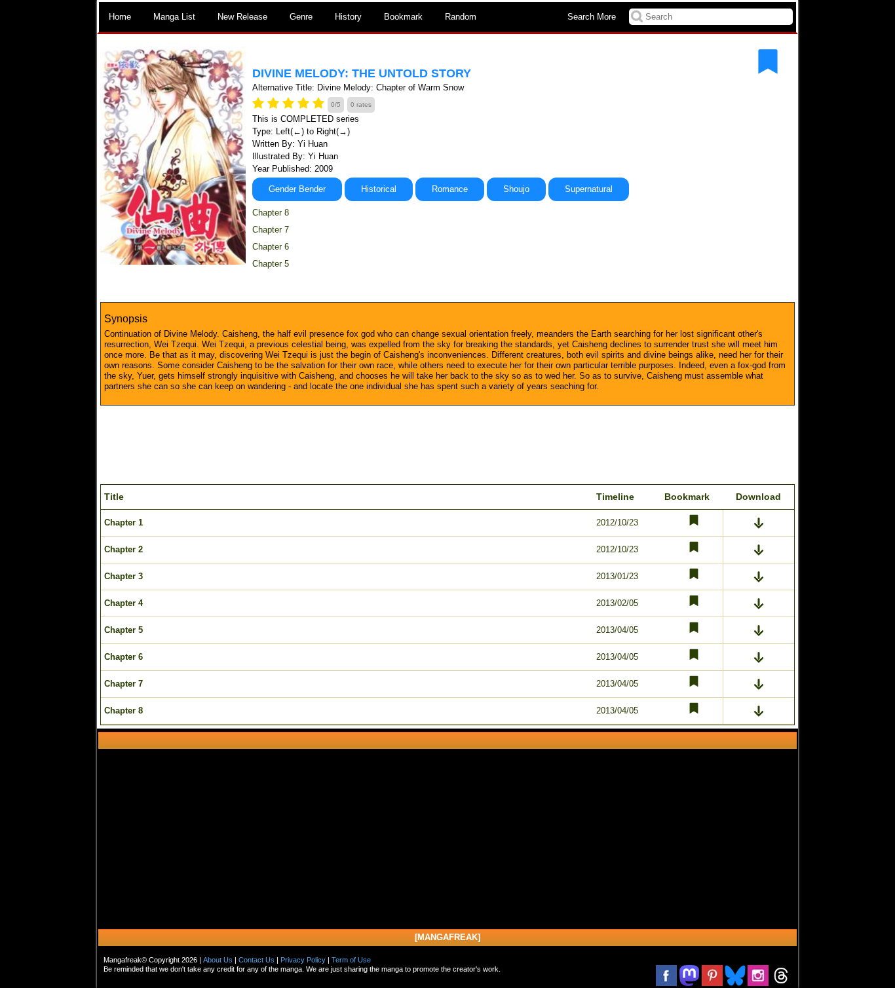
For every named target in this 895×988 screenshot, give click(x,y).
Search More (591, 17)
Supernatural (589, 189)
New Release (242, 17)
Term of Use (351, 960)
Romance (450, 189)
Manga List (174, 17)
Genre (301, 17)
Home (120, 17)
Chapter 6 (270, 247)
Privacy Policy (303, 960)
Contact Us (256, 960)
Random (460, 17)
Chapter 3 (123, 576)
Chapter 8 (270, 213)
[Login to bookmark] (767, 61)
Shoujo (516, 189)
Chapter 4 (123, 603)
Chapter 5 (270, 264)
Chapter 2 (123, 549)
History (348, 17)
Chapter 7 (270, 230)
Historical (378, 189)
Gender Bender (297, 189)
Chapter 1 (123, 522)
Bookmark (403, 17)
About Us (218, 960)
